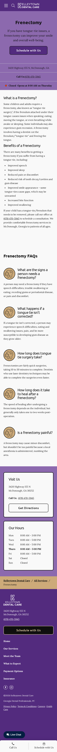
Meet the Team (12, 656)
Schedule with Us (28, 50)
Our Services (11, 648)
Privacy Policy (10, 706)
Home (7, 641)
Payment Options (13, 671)
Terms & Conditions (27, 706)
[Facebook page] (6, 687)
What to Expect (12, 663)
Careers (41, 706)
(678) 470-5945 (33, 76)
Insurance (9, 678)
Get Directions (28, 508)
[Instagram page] (11, 687)
